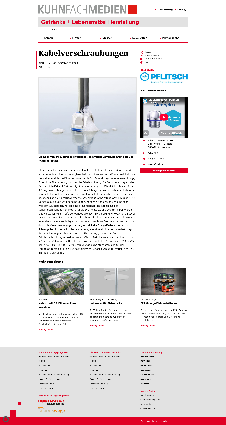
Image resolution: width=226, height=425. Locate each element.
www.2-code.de (147, 395)
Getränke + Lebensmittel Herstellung (54, 356)
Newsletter (139, 38)
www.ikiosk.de (146, 404)
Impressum (145, 370)
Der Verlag (145, 361)
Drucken (149, 62)
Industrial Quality (45, 388)
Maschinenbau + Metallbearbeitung (53, 374)
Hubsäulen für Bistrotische (105, 303)
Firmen (76, 38)
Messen (107, 38)
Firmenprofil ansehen (164, 171)
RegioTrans (42, 370)
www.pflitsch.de (155, 164)
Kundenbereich (147, 374)
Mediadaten (145, 379)
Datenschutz (146, 365)
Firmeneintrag (165, 10)
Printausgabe (170, 38)
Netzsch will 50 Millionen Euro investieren (57, 305)
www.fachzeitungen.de (150, 399)
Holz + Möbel (44, 365)
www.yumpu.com (147, 409)
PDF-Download (152, 55)
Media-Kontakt (147, 356)
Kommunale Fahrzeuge (48, 383)
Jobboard (144, 383)
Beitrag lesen (45, 330)
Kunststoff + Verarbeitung (49, 379)
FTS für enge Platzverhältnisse (158, 303)
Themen (47, 38)
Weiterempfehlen (153, 59)
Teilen (148, 52)
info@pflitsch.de (156, 159)
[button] (6, 419)
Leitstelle (42, 361)
